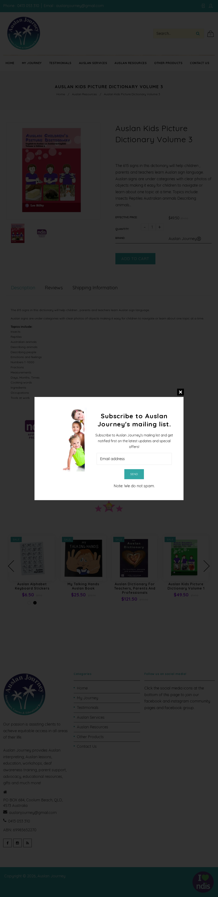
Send (134, 474)
